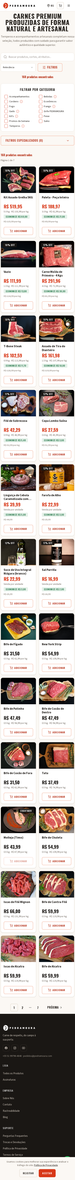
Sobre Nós (8, 1098)
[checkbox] (6, 96)
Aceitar (47, 1173)
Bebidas (48, 96)
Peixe (47, 116)
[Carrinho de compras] (60, 5)
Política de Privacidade (15, 1148)
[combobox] (18, 67)
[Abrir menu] (68, 5)
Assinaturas (9, 1080)
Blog (5, 1117)
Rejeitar (28, 1173)
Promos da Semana (19, 121)
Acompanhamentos (19, 96)
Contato (7, 1104)
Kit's (11, 116)
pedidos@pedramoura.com (37, 1056)
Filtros (52, 67)
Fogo (12, 106)
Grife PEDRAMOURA (54, 111)
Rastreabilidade (11, 1111)
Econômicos (50, 101)
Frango (47, 106)
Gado (12, 111)
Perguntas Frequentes (15, 1136)
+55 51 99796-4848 (12, 1056)
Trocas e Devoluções (14, 1142)
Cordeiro (13, 101)
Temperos (14, 126)
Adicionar (20, 231)
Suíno (47, 121)
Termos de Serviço (13, 1155)
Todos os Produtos (13, 1073)
